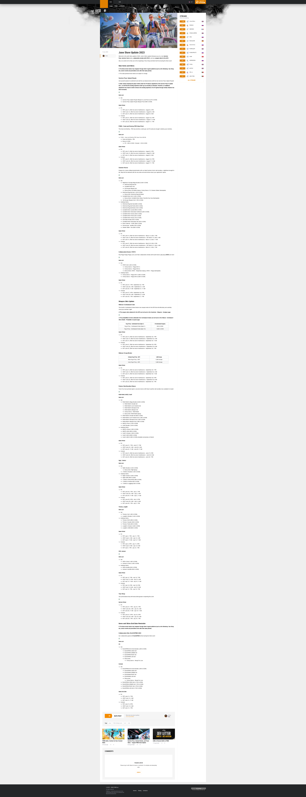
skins (129, 723)
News (111, 2)
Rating (139, 790)
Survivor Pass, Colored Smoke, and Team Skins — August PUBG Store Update (138, 741)
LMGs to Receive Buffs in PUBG (161, 741)
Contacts (145, 790)
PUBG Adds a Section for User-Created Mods (112, 741)
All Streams (191, 80)
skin (125, 723)
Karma (135, 790)
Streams (122, 6)
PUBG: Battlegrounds (117, 723)
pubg (110, 723)
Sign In (138, 772)
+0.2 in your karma (130, 716)
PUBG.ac (108, 791)
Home (111, 6)
